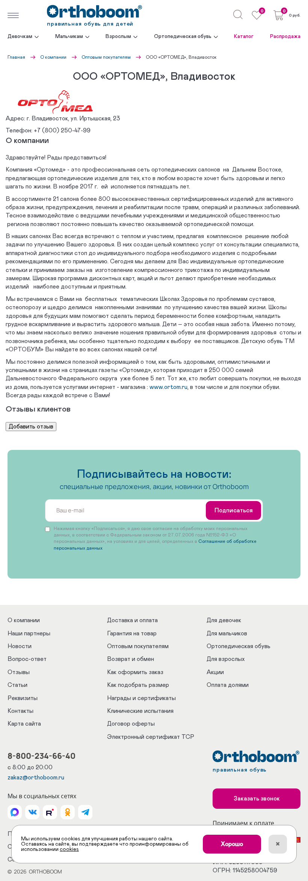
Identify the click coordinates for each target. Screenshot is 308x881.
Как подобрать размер (138, 685)
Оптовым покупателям (106, 57)
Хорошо (232, 844)
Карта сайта (24, 724)
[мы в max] (15, 812)
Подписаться (233, 510)
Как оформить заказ (135, 672)
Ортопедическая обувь (182, 36)
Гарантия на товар (132, 633)
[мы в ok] (67, 812)
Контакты (20, 711)
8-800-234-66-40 (41, 755)
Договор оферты (131, 724)
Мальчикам (69, 36)
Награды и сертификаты (141, 698)
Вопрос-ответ (27, 659)
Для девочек (224, 620)
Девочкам (20, 36)
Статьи (17, 685)
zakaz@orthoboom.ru (36, 778)
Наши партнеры (29, 633)
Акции (215, 672)
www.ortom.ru (168, 387)
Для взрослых (226, 659)
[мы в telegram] (85, 812)
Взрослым (118, 36)
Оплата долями (228, 685)
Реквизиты (23, 698)
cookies (69, 849)
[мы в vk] (32, 812)
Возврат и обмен (130, 659)
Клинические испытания (140, 711)
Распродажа (285, 36)
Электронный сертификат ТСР (150, 737)
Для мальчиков (227, 633)
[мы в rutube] (50, 812)
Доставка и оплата (132, 620)
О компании (53, 57)
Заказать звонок (257, 799)
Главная (16, 57)
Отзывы (19, 672)
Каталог (244, 36)
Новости (20, 646)
